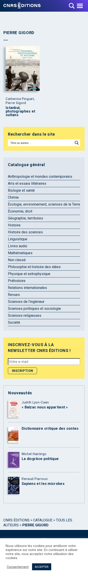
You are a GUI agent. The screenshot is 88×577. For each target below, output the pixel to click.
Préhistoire (16, 281)
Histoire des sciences (25, 232)
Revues (14, 295)
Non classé (17, 260)
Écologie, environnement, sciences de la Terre (44, 204)
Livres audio (17, 246)
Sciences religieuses (24, 315)
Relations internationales (27, 288)
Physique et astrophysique (29, 274)
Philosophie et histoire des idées (34, 267)
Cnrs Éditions (16, 520)
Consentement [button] (18, 567)
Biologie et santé (21, 190)
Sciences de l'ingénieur (26, 301)
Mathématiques (20, 253)
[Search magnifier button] (76, 142)
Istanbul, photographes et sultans (20, 111)
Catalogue (42, 520)
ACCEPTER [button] (42, 566)
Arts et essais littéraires (27, 183)
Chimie (13, 197)
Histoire (14, 225)
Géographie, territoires (25, 218)
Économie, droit (20, 211)
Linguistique (17, 239)
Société (14, 322)
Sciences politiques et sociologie (34, 308)
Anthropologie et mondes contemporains (40, 176)
